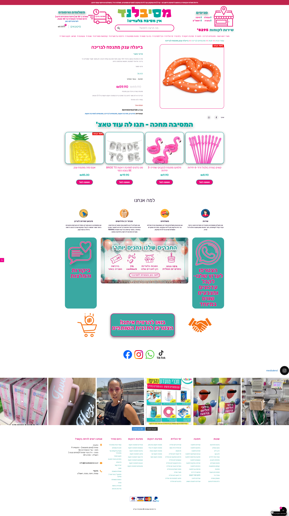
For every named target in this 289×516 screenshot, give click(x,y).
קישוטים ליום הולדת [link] (175, 460)
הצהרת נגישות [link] (116, 486)
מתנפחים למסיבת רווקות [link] (94, 113)
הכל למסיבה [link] (158, 36)
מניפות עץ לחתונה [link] (194, 469)
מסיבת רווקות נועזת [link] (156, 451)
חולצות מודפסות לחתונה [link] (192, 457)
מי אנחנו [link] (118, 462)
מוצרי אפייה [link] (177, 472)
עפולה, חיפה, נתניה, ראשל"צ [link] (87, 473)
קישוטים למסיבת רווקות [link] (135, 448)
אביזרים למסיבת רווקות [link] (136, 445)
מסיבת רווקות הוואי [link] (156, 457)
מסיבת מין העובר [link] (214, 472)
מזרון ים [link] (132, 113)
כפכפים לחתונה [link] (195, 466)
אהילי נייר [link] (217, 475)
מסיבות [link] (217, 469)
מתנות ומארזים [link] (215, 463)
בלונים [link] (178, 36)
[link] (2, 260)
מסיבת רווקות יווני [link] (156, 454)
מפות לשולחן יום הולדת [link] (174, 469)
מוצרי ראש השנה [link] (223, 36)
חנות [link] (210, 40)
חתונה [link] (198, 36)
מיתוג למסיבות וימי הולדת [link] (173, 478)
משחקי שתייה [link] (215, 478)
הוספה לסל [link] (204, 182)
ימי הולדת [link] (169, 36)
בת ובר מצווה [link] (146, 36)
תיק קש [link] (217, 454)
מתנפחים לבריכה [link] (209, 36)
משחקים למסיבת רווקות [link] (135, 460)
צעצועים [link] (82, 36)
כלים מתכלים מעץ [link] (214, 481)
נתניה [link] (207, 20)
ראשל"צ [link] (196, 20)
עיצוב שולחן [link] (216, 448)
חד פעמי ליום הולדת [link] (175, 454)
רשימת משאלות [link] (116, 480)
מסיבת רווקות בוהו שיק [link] (155, 445)
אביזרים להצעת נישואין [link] (193, 481)
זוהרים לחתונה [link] (196, 451)
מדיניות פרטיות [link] (116, 489)
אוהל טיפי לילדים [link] (214, 457)
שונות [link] (89, 36)
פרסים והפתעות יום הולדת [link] (173, 457)
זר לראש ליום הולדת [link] (175, 475)
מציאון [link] (73, 36)
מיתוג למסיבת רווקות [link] (136, 454)
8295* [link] (95, 471)
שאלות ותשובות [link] (116, 471)
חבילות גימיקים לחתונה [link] (193, 463)
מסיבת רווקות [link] (188, 36)
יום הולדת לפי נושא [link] (175, 448)
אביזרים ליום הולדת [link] (175, 445)
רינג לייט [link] (217, 451)
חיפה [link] (198, 17)
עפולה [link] (207, 17)
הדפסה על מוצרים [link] (117, 36)
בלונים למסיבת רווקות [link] (136, 451)
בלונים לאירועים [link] (215, 445)
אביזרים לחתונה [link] (195, 445)
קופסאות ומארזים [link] (101, 36)
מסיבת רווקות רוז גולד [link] (155, 448)
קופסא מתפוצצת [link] (214, 466)
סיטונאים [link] (75, 26)
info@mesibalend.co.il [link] (89, 463)
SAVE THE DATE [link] (194, 475)
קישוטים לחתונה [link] (195, 460)
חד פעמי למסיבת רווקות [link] (135, 457)
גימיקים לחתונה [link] (195, 448)
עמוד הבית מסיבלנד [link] (115, 445)
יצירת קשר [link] (118, 465)
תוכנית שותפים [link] (116, 448)
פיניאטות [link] (178, 451)
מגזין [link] (119, 483)
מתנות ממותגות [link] (133, 36)
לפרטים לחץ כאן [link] (71, 21)
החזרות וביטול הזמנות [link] (114, 459)
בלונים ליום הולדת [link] (175, 481)
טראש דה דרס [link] (195, 472)
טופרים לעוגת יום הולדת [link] (174, 466)
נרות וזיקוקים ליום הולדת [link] (173, 463)
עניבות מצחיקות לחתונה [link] (192, 454)
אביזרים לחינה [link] (196, 478)
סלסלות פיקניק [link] (215, 460)
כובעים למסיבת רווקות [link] (136, 463)
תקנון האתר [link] (65, 36)
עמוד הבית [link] (219, 40)
